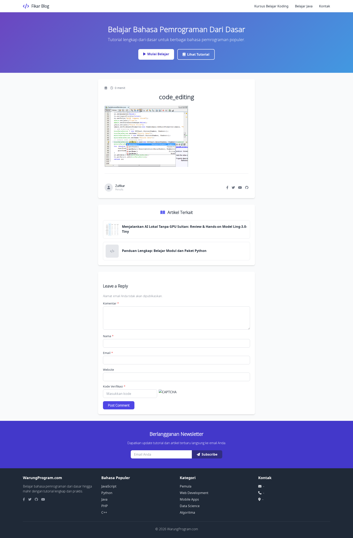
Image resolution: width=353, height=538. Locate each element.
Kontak (324, 6)
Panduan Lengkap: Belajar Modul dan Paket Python (164, 250)
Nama (108, 336)
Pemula (185, 486)
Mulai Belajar (158, 54)
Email (108, 353)
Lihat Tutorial (198, 54)
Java (104, 499)
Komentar (111, 303)
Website (108, 370)
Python (106, 493)
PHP (104, 506)
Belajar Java (304, 6)
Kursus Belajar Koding (271, 6)
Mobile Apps (189, 499)
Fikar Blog (40, 6)
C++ (104, 512)
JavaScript (108, 486)
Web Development (194, 493)
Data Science (190, 506)
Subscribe (209, 454)
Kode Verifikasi (114, 386)
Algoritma (187, 512)
